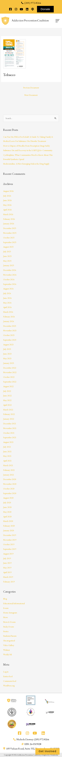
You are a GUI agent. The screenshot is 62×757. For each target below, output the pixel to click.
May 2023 (7, 358)
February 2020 (9, 525)
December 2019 (9, 535)
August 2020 (8, 497)
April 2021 (7, 460)
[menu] (54, 20)
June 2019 (7, 563)
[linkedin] (27, 9)
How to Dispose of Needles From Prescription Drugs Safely (26, 145)
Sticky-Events (8, 626)
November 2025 (9, 233)
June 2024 (7, 298)
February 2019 (9, 581)
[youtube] (21, 9)
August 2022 (8, 386)
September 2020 (9, 493)
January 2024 (8, 321)
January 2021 (8, 474)
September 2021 (9, 437)
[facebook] (10, 9)
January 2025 (8, 265)
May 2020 (7, 512)
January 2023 (8, 363)
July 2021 (7, 446)
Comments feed (9, 681)
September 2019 (9, 549)
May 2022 (7, 400)
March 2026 (8, 214)
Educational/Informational (14, 603)
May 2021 (7, 456)
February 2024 (9, 316)
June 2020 (7, 507)
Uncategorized (9, 640)
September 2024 (9, 284)
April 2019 (7, 572)
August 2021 (8, 442)
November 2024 (9, 274)
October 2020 (8, 488)
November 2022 (9, 372)
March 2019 (8, 577)
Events (5, 608)
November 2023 (9, 330)
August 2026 (8, 191)
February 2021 (9, 470)
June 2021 (7, 451)
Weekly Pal (7, 654)
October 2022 (8, 377)
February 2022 (9, 414)
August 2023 (8, 344)
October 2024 (8, 279)
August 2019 (8, 553)
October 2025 (8, 237)
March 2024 (8, 312)
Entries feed (7, 676)
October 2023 (8, 335)
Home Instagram (10, 612)
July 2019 (7, 558)
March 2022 (8, 409)
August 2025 (8, 246)
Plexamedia (54, 755)
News (5, 617)
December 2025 (9, 228)
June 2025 (7, 256)
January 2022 (8, 418)
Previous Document (31, 87)
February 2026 (9, 219)
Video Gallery (8, 645)
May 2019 (7, 567)
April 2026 (7, 209)
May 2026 (7, 205)
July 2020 (7, 502)
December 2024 (9, 270)
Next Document (31, 95)
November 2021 (9, 428)
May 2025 (7, 260)
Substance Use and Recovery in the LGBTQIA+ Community (27, 150)
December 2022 (9, 367)
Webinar (6, 650)
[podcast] (32, 9)
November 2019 (9, 539)
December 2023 (9, 326)
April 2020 (7, 516)
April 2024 (7, 307)
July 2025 (7, 251)
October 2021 (8, 433)
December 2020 (9, 479)
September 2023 (9, 339)
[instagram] (16, 9)
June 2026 (7, 200)
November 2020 (9, 484)
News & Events (9, 622)
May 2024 (7, 302)
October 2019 (8, 544)
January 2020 (8, 530)
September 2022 (9, 381)
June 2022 (7, 395)
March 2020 (8, 521)
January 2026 (8, 223)
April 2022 (7, 405)
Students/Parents (9, 636)
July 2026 (7, 195)
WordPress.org (9, 685)
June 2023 (7, 353)
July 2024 (7, 293)
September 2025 (9, 242)
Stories (5, 631)
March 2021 (8, 465)
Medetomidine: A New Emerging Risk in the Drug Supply (26, 163)
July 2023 (7, 349)
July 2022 (7, 391)
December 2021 (9, 423)
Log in (5, 671)
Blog (5, 598)
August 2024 (8, 288)
